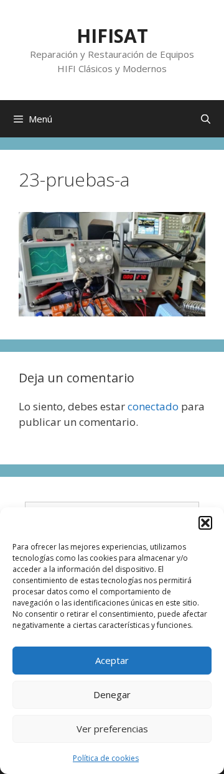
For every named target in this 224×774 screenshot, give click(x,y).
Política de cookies (106, 758)
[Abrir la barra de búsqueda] (205, 118)
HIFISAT (112, 35)
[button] (205, 523)
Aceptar (112, 660)
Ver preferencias (112, 728)
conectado (153, 406)
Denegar (112, 694)
